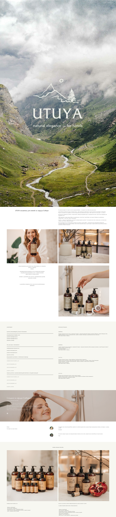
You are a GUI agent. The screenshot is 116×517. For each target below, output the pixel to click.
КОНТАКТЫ (104, 2)
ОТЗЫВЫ (8, 2)
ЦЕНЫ (12, 2)
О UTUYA (4, 2)
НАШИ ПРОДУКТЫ (110, 2)
